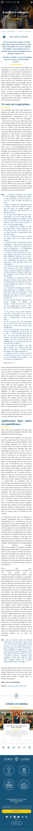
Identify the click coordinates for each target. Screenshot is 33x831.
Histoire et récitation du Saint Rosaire (17, 726)
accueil (3, 31)
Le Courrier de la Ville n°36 (17, 686)
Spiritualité (11, 31)
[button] (31, 2)
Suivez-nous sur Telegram (18, 37)
